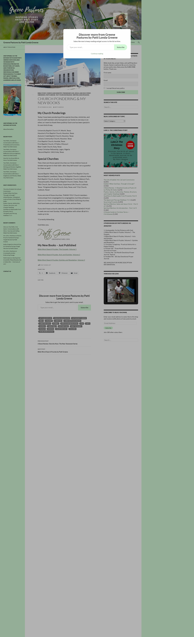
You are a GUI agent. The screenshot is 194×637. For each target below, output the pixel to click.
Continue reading (97, 54)
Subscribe (120, 47)
